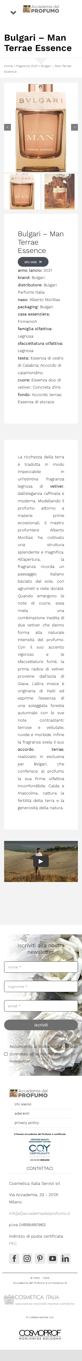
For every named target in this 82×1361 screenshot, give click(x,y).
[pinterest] (40, 1258)
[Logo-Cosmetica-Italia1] (39, 1294)
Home (8, 66)
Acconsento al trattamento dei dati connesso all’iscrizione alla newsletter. (44, 1053)
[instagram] (27, 1258)
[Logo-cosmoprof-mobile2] (40, 1328)
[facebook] (14, 1258)
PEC (13, 1243)
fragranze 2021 (27, 66)
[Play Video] (41, 861)
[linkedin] (65, 1258)
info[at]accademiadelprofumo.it (39, 1213)
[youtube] (52, 1258)
